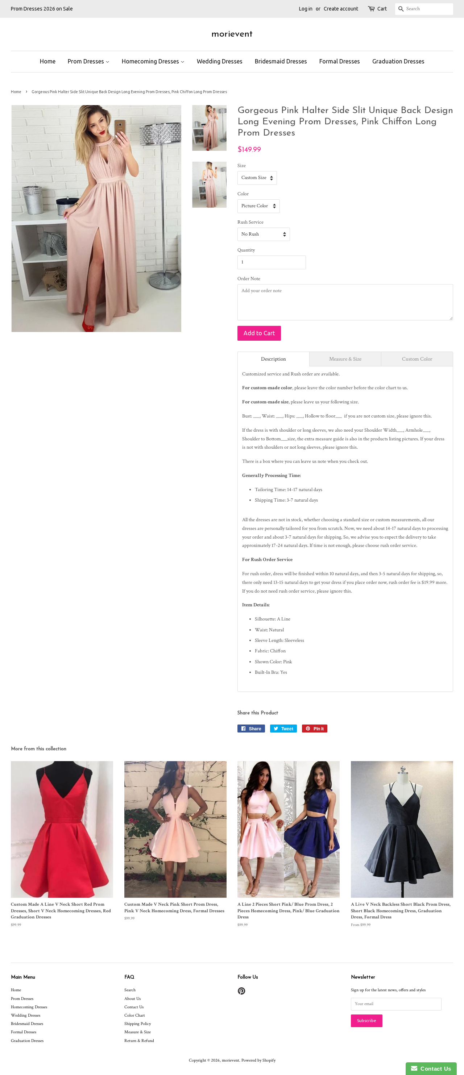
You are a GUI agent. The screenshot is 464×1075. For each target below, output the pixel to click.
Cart (382, 9)
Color (243, 194)
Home (47, 61)
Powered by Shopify (258, 1060)
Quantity (246, 250)
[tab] (273, 359)
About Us (132, 998)
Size (241, 165)
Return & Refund (139, 1040)
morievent (232, 34)
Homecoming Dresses (151, 61)
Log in (305, 9)
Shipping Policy (137, 1023)
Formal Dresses (339, 61)
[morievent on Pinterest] (241, 993)
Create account (341, 9)
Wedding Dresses (220, 61)
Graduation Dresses (398, 61)
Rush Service (250, 222)
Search (130, 990)
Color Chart (134, 1015)
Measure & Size (137, 1032)
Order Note (248, 278)
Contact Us (134, 1007)
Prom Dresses (86, 61)
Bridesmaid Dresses (281, 61)
